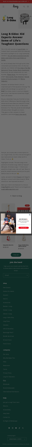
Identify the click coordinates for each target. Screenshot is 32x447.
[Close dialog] (30, 215)
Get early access (23, 227)
